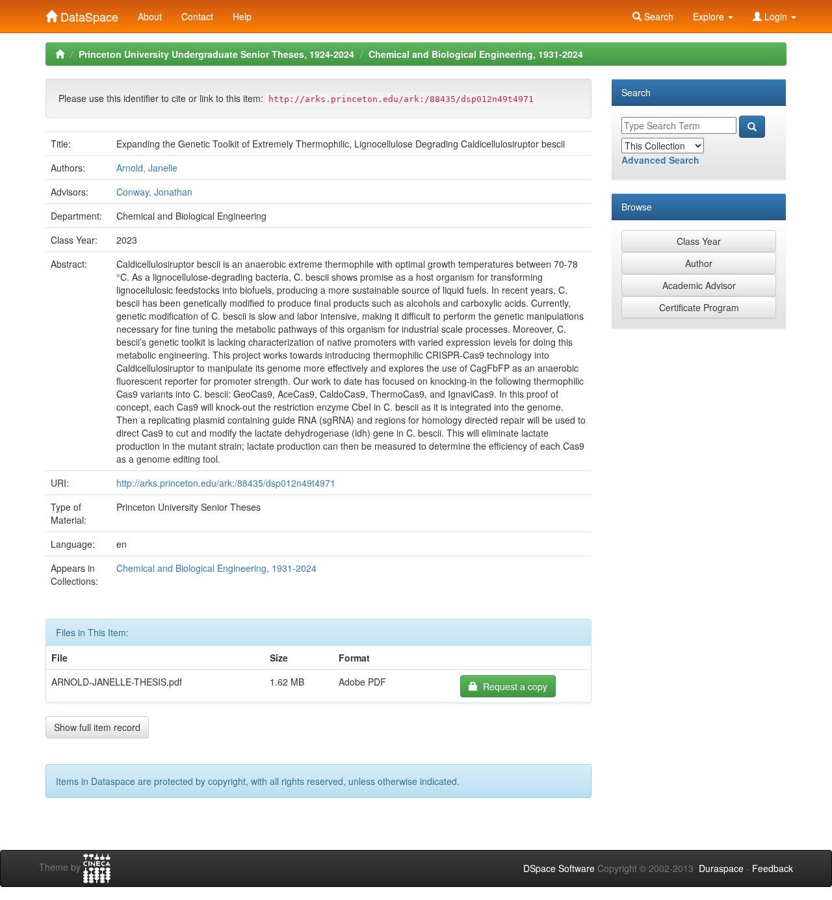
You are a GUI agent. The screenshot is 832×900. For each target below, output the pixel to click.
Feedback (772, 868)
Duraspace (721, 868)
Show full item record (97, 727)
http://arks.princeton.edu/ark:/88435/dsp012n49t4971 (225, 482)
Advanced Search (660, 159)
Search (657, 16)
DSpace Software (559, 868)
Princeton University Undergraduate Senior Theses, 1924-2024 (216, 53)
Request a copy (512, 686)
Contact (197, 16)
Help (242, 16)
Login (776, 16)
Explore (710, 16)
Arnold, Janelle (146, 167)
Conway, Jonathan (154, 191)
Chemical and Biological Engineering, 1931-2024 (476, 53)
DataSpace (87, 13)
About (150, 16)
